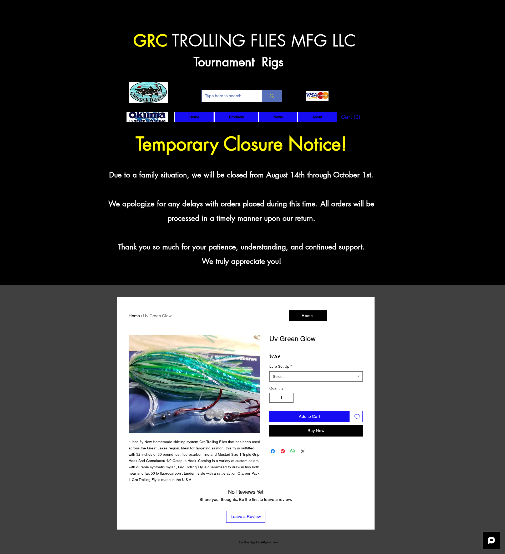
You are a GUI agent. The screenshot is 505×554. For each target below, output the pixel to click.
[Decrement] (273, 397)
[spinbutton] (281, 397)
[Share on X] (303, 451)
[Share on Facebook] (273, 451)
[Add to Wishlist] (357, 416)
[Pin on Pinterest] (283, 451)
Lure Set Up (280, 366)
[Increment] (289, 397)
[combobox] (316, 376)
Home (134, 315)
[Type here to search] (271, 96)
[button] (236, 117)
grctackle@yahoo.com (265, 542)
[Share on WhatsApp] (293, 451)
